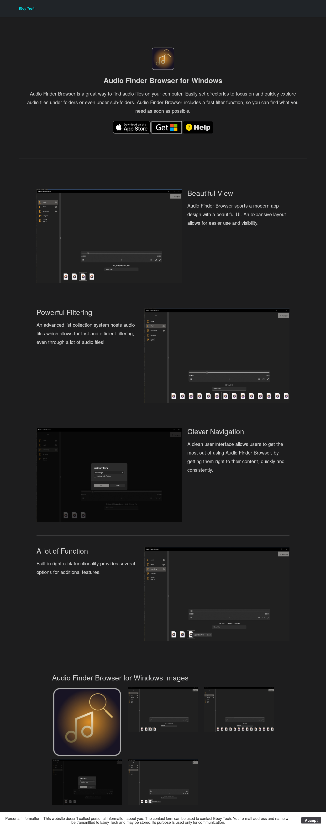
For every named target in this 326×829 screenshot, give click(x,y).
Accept (311, 820)
